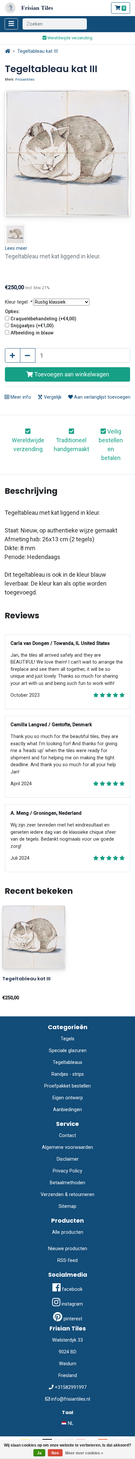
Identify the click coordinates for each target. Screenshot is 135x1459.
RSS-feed (67, 1260)
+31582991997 (71, 1387)
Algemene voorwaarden (67, 1147)
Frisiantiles (24, 79)
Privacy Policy (67, 1171)
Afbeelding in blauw (32, 333)
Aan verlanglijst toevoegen (101, 397)
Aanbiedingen (67, 1109)
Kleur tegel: (18, 302)
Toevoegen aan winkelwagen (71, 374)
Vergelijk (52, 397)
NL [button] (70, 1423)
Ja (39, 1453)
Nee (55, 1453)
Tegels (67, 1039)
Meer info (20, 397)
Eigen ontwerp (67, 1098)
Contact (67, 1135)
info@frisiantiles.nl (70, 1399)
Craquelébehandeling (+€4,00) (43, 319)
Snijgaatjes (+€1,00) (32, 326)
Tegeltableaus (67, 1062)
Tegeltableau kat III (37, 51)
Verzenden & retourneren (67, 1194)
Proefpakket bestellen (67, 1086)
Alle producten (67, 1232)
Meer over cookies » (84, 1453)
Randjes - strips (67, 1074)
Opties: (12, 311)
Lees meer (16, 248)
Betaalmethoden (67, 1183)
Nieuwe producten (67, 1248)
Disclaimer (68, 1159)
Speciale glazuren (68, 1050)
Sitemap (67, 1206)
